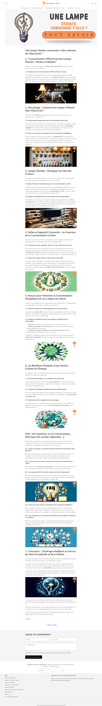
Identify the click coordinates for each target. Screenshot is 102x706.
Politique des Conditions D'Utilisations (14, 689)
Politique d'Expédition (10, 682)
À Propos (7, 694)
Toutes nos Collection (10, 677)
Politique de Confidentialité (11, 685)
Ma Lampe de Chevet (44, 705)
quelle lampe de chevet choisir (33, 614)
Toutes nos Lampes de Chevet (12, 680)
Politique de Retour (9, 687)
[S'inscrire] (62, 670)
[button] (6, 3)
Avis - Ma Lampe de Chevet (11, 696)
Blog (6, 675)
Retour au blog (52, 625)
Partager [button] (28, 618)
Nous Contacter (8, 692)
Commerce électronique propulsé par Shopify (56, 705)
